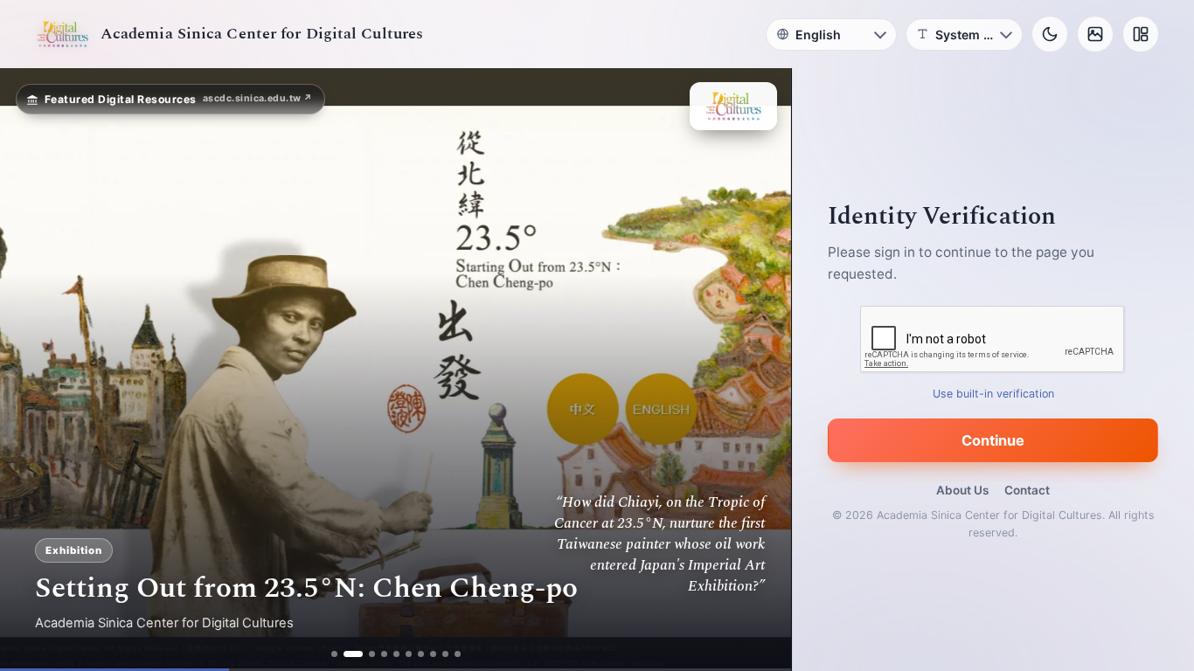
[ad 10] (458, 654)
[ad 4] (384, 654)
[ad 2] (347, 654)
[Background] (1095, 34)
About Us (962, 490)
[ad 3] (365, 654)
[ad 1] (334, 654)
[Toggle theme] (1049, 34)
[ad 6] (409, 654)
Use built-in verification (993, 393)
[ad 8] (433, 654)
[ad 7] (421, 654)
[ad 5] (396, 654)
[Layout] (1140, 34)
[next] (759, 369)
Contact (1027, 490)
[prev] (31, 369)
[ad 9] (445, 654)
